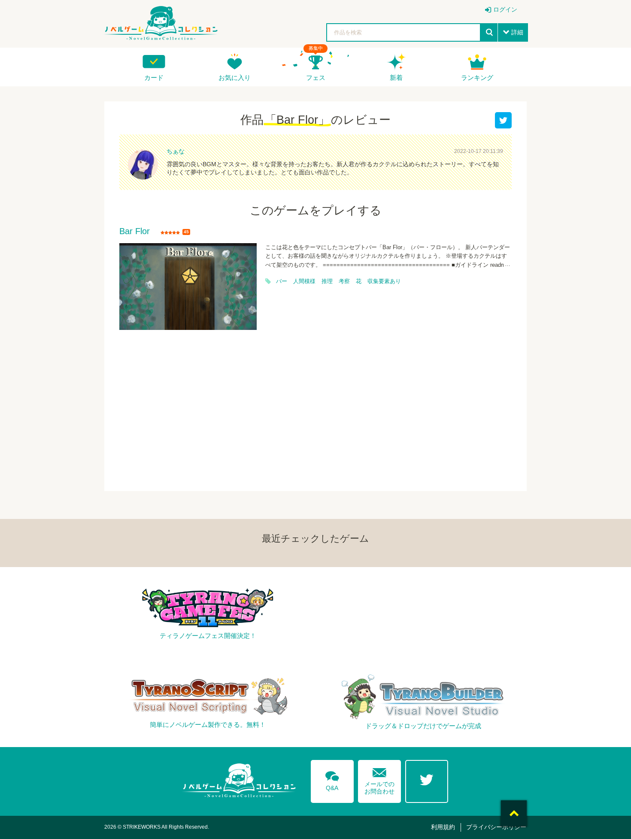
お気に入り (234, 77)
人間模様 (304, 281)
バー (281, 281)
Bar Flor (134, 231)
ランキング (477, 77)
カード (154, 77)
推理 (327, 281)
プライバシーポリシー (496, 827)
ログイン (505, 9)
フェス (315, 77)
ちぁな (176, 151)
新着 (396, 77)
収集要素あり (384, 281)
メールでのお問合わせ (379, 779)
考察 (344, 281)
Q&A (332, 779)
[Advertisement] (315, 405)
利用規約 (443, 827)
